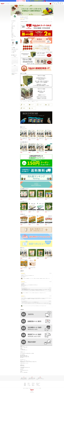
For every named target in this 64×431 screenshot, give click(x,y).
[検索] (50, 3)
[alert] (36, 21)
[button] (61, 2)
